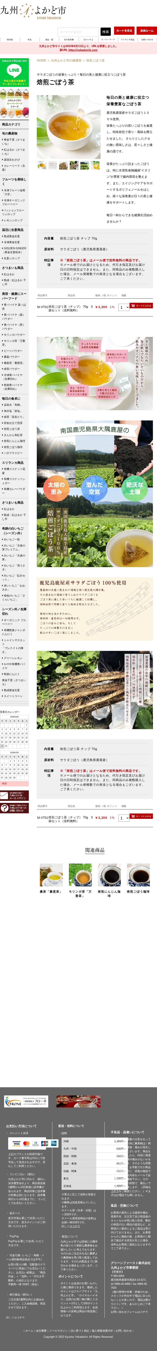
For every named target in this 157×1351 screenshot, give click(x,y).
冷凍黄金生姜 (11, 242)
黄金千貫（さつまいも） (13, 141)
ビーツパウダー (12, 350)
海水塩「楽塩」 (12, 410)
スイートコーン (12, 696)
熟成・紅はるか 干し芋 (14, 282)
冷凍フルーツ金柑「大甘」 (13, 192)
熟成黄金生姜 (11, 236)
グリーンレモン (12, 658)
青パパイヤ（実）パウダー (13, 326)
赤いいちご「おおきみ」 (13, 587)
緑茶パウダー (11, 368)
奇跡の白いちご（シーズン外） (13, 531)
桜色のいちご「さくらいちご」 (13, 597)
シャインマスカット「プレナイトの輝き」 (13, 646)
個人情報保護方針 (102, 1330)
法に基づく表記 (80, 1330)
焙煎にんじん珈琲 (14, 441)
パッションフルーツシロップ (13, 212)
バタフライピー (12, 453)
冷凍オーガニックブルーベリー (13, 202)
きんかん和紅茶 (12, 435)
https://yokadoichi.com (83, 49)
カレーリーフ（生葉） (13, 167)
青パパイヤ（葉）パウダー (13, 316)
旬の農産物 (9, 133)
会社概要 (41, 1330)
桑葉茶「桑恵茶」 (14, 362)
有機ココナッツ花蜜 (13, 471)
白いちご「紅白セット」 (13, 577)
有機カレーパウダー (13, 491)
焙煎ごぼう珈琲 (12, 447)
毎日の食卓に (11, 398)
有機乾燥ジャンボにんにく (13, 632)
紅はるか (9, 274)
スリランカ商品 (13, 462)
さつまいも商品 (13, 267)
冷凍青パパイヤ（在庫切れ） (12, 377)
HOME (41, 60)
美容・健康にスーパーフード (14, 296)
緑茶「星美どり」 (14, 416)
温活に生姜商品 (13, 229)
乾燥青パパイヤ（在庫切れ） (12, 387)
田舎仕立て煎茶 (12, 423)
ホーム (29, 1330)
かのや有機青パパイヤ (13, 666)
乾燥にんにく (11, 674)
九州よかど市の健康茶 (66, 60)
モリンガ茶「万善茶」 (13, 342)
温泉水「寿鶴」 (12, 404)
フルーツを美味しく (14, 182)
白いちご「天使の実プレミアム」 (13, 547)
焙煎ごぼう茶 (95, 60)
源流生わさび (11, 159)
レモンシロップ (12, 220)
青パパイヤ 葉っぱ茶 (14, 306)
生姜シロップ (11, 258)
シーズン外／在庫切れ (14, 611)
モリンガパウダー (14, 334)
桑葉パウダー (11, 356)
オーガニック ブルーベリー (14, 622)
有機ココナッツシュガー (13, 481)
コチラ (144, 1311)
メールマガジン (58, 1330)
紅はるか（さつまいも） (13, 151)
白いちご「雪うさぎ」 (13, 567)
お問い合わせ (124, 1330)
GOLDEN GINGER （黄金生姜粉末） (14, 250)
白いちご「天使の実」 (13, 557)
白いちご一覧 (11, 539)
